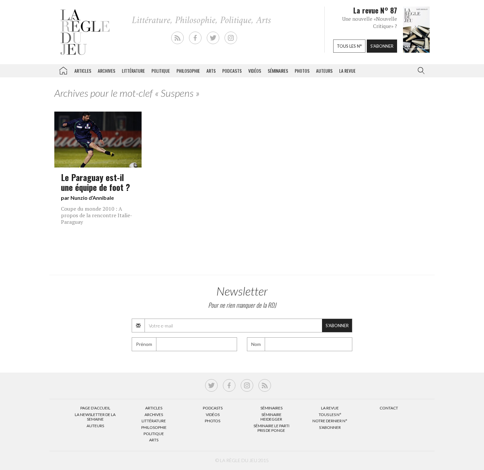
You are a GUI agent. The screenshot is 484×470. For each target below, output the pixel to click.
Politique (160, 70)
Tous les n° (349, 46)
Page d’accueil (95, 407)
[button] (419, 70)
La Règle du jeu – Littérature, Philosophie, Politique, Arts (63, 69)
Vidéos (254, 70)
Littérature (133, 70)
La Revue (330, 407)
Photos (302, 70)
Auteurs (324, 70)
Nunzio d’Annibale (92, 198)
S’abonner (330, 427)
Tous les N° (330, 414)
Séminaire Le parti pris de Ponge (271, 428)
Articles (82, 70)
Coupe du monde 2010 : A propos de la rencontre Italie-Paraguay (96, 215)
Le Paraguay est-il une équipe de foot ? (95, 182)
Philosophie (188, 70)
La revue (347, 70)
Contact (389, 407)
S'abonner (381, 46)
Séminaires (278, 70)
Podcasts (232, 70)
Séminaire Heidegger (271, 417)
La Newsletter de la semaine (95, 417)
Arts (211, 70)
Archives (106, 70)
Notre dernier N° (329, 420)
